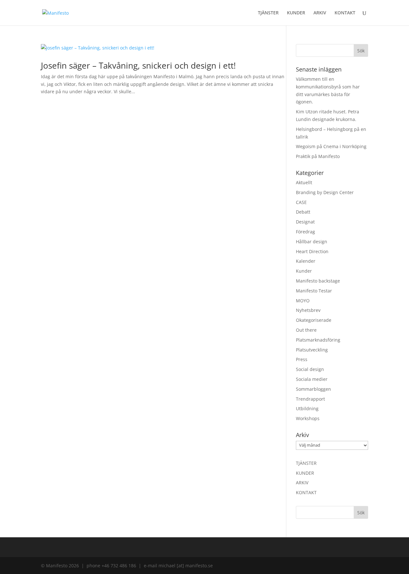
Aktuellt (304, 182)
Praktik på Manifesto (318, 156)
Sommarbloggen (313, 389)
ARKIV (319, 13)
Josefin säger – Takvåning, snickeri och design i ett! (138, 65)
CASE (301, 202)
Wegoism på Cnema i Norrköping (331, 146)
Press (301, 359)
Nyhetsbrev (308, 310)
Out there (306, 330)
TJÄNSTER (268, 13)
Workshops (308, 418)
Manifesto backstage (318, 281)
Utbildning (307, 408)
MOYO (303, 301)
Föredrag (305, 232)
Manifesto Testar (314, 291)
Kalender (305, 261)
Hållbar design (311, 241)
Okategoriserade (313, 320)
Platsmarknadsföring (318, 340)
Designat (305, 222)
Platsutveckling (312, 350)
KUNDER (296, 13)
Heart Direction (312, 251)
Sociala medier (312, 379)
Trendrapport (310, 399)
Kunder (304, 271)
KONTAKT (345, 13)
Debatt (303, 212)
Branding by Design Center (325, 192)
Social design (310, 369)
